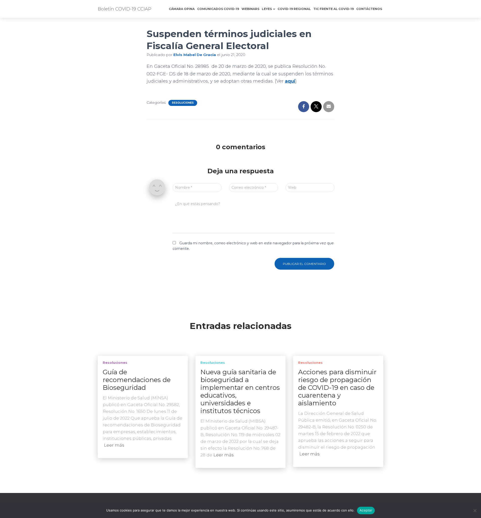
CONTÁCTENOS (369, 9)
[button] (274, 9)
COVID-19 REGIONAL (294, 9)
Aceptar (365, 510)
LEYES (267, 9)
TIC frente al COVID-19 (333, 9)
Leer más (114, 445)
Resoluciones (183, 102)
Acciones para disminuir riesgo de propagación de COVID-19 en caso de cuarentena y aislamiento (337, 387)
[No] (474, 510)
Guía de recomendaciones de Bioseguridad (137, 380)
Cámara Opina (182, 9)
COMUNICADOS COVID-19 (218, 9)
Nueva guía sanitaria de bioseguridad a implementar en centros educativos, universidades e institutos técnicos (240, 391)
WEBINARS (250, 9)
